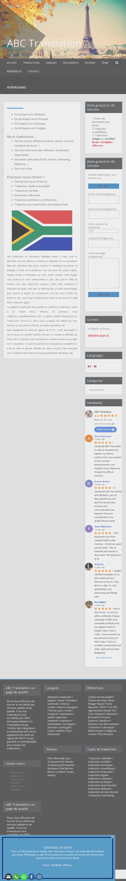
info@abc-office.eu (61, 865)
